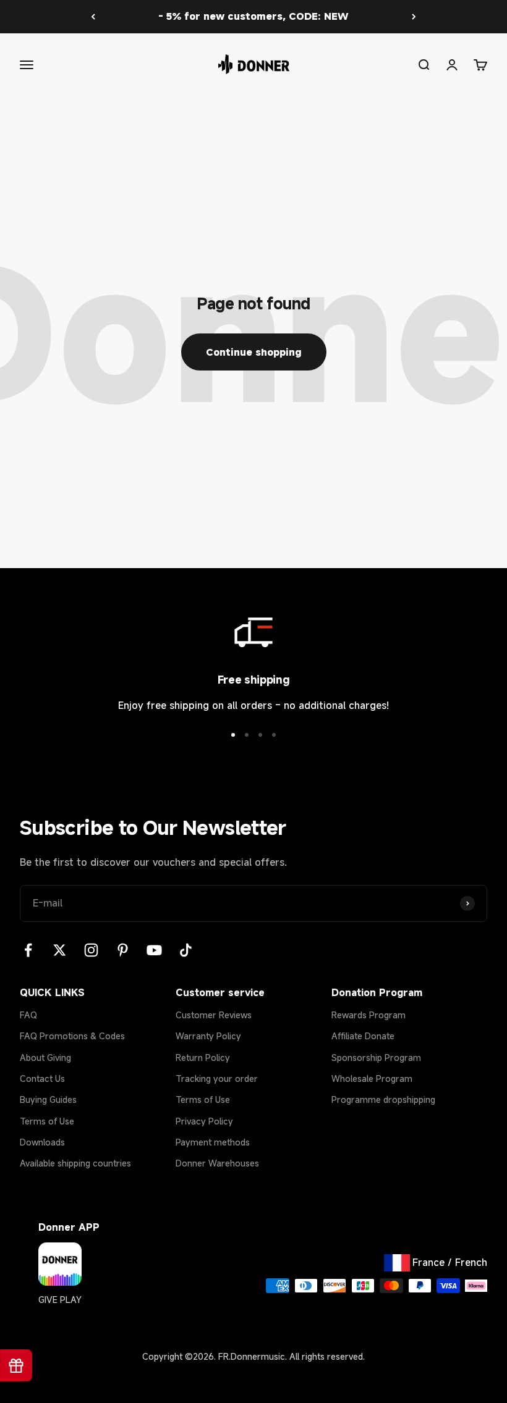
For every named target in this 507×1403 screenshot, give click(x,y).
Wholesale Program (371, 1078)
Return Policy (203, 1057)
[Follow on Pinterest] (122, 950)
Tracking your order (217, 1078)
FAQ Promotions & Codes (72, 1036)
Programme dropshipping (383, 1099)
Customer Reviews (214, 1015)
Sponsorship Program (376, 1057)
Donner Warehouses (217, 1163)
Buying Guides (48, 1099)
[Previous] (93, 17)
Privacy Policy (204, 1121)
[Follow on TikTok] (185, 950)
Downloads (42, 1142)
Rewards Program (368, 1015)
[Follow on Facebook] (28, 950)
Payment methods (213, 1142)
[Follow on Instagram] (91, 950)
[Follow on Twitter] (59, 950)
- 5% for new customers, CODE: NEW (253, 16)
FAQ (28, 1015)
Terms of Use (47, 1121)
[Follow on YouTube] (154, 950)
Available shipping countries (75, 1163)
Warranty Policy (208, 1036)
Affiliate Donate (362, 1036)
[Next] (414, 17)
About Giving (45, 1057)
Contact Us (42, 1078)
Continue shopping (254, 352)
